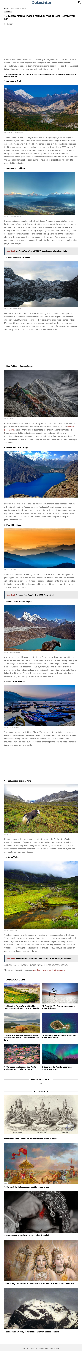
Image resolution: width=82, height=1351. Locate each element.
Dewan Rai (13, 499)
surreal (56, 965)
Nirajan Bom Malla (15, 308)
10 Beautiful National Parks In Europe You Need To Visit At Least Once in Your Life (21, 1037)
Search (79, 2)
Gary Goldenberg (15, 652)
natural (24, 965)
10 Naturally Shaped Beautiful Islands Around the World (59, 1036)
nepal (40, 965)
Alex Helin (13, 570)
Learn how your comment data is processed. (49, 970)
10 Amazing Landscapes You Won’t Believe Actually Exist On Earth (20, 1068)
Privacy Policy (44, 1348)
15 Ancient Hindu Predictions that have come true (26, 1187)
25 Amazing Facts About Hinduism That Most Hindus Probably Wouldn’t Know (39, 1283)
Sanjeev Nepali (18, 132)
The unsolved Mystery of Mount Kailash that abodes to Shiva (31, 1332)
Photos (48, 965)
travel (65, 965)
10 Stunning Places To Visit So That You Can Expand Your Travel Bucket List (22, 1007)
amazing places (12, 965)
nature (33, 965)
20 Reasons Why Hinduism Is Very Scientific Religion (27, 1235)
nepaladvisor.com (15, 216)
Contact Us (34, 1348)
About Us (25, 1348)
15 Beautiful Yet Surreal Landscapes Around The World (58, 1007)
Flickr (11, 834)
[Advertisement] (41, 42)
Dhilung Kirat (14, 930)
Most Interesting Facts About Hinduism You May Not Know (30, 1138)
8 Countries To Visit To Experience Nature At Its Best (57, 1068)
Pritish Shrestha (14, 727)
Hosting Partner (54, 1348)
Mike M (12, 418)
